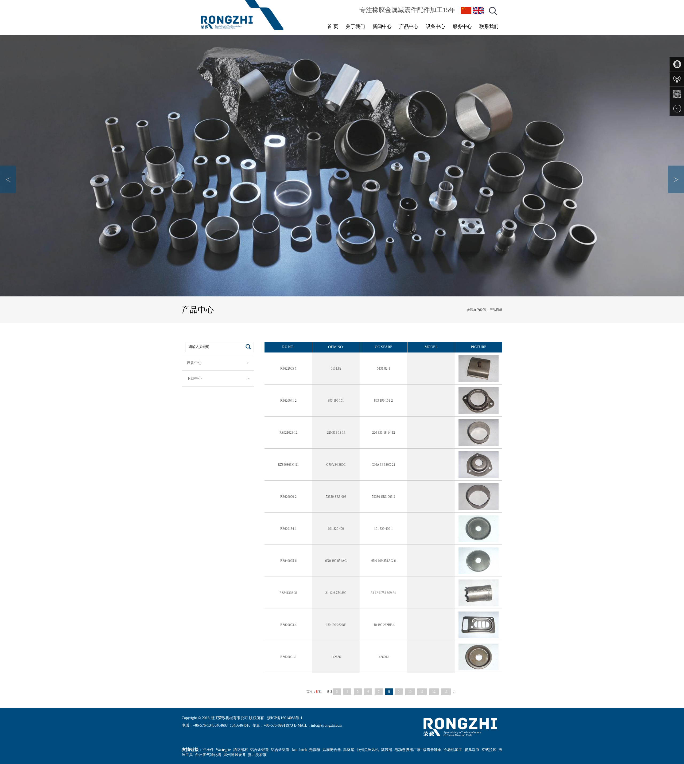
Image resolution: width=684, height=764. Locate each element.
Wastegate (223, 750)
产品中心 (408, 26)
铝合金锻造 (259, 750)
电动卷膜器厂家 (407, 750)
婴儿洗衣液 (257, 755)
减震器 (386, 750)
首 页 (332, 26)
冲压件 (208, 750)
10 (409, 692)
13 (446, 692)
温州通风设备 (234, 755)
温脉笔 (348, 750)
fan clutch (299, 750)
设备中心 (435, 26)
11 (421, 692)
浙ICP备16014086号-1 (284, 718)
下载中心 (194, 379)
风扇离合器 (331, 750)
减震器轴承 (432, 750)
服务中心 (462, 26)
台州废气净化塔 (208, 755)
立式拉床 (488, 750)
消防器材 (240, 750)
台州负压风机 (367, 750)
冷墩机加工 (453, 750)
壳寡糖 (314, 750)
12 (434, 692)
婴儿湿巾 (471, 750)
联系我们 (489, 26)
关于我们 (355, 26)
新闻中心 (382, 26)
